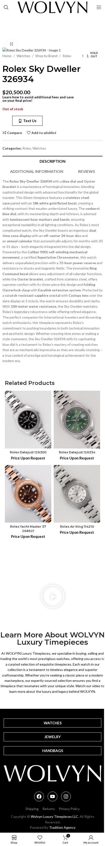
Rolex (67, 56)
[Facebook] (39, 796)
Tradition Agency (62, 827)
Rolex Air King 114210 (77, 526)
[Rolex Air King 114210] (77, 494)
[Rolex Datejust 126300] (28, 419)
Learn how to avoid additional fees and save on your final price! (38, 98)
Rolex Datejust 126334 (77, 452)
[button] (52, 597)
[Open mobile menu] (99, 7)
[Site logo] (53, 7)
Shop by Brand (46, 56)
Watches (23, 56)
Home (6, 56)
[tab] (52, 161)
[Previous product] (83, 56)
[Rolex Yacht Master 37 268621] (28, 494)
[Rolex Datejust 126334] (77, 419)
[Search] (6, 7)
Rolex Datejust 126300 (28, 452)
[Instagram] (66, 796)
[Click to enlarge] (11, 44)
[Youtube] (52, 796)
